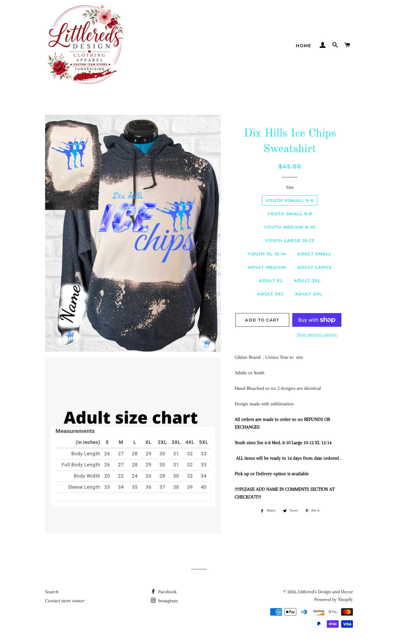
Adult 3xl (270, 293)
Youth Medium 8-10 (289, 227)
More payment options (317, 334)
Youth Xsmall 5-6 (290, 200)
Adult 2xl (307, 280)
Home (304, 45)
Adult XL (271, 280)
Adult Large (314, 267)
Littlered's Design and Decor (325, 591)
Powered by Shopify (333, 599)
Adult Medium (267, 267)
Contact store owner (64, 600)
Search (51, 591)
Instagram (167, 600)
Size (290, 187)
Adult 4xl (308, 293)
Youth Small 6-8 (289, 213)
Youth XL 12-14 (267, 253)
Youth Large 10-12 (289, 240)
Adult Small (314, 253)
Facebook (167, 591)
